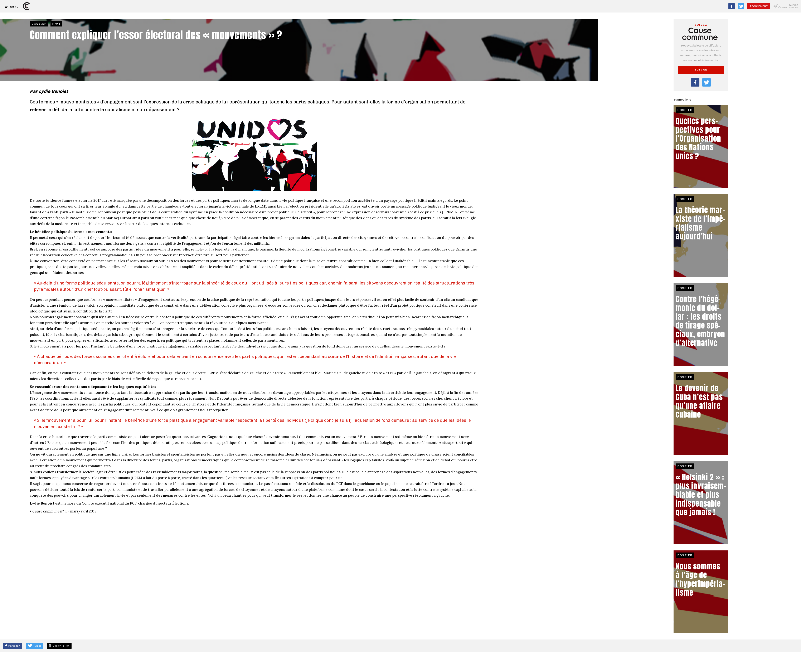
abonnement (759, 6)
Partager (14, 645)
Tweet (37, 645)
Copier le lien (60, 645)
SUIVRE (701, 69)
